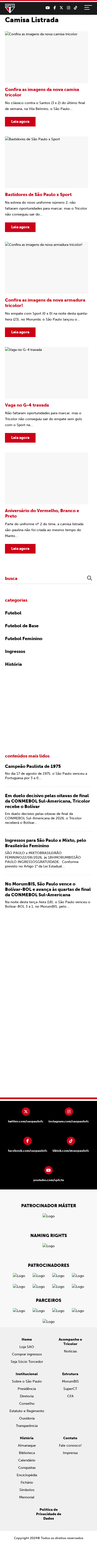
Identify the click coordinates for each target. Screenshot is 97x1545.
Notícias (70, 1351)
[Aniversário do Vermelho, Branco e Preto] (46, 503)
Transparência (27, 1426)
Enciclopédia (27, 1475)
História (13, 664)
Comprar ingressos (27, 1354)
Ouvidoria (27, 1418)
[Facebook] (54, 8)
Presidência (27, 1389)
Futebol (13, 613)
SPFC (10, 9)
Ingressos (15, 651)
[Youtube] (48, 8)
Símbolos (26, 1490)
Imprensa (70, 1453)
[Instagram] (68, 8)
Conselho (27, 1403)
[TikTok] (75, 8)
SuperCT (70, 1389)
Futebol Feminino (23, 638)
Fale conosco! (70, 1445)
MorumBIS (70, 1381)
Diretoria (27, 1396)
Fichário (27, 1482)
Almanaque (27, 1445)
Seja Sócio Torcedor (27, 1362)
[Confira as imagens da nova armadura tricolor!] (46, 289)
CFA (70, 1396)
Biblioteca (27, 1453)
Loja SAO (26, 1347)
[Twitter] (61, 8)
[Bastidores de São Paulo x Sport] (46, 184)
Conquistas (27, 1468)
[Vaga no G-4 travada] (46, 395)
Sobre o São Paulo (27, 1381)
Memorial (26, 1497)
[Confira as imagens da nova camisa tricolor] (46, 78)
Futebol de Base (22, 626)
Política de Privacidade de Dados (48, 1514)
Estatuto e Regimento (26, 1411)
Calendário (26, 1460)
